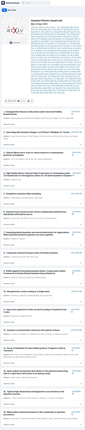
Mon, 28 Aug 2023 (47, 34)
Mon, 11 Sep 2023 (54, 29)
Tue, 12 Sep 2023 (41, 29)
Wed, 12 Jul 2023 (73, 53)
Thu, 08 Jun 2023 (53, 67)
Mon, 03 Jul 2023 (63, 58)
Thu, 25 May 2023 (37, 74)
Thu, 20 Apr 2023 (69, 88)
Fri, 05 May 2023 (74, 81)
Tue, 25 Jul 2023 (62, 48)
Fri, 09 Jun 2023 (41, 67)
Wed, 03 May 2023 (51, 83)
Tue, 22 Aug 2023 (51, 37)
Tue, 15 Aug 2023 (68, 39)
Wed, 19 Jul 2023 (60, 51)
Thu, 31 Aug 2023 (56, 32)
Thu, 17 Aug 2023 (41, 39)
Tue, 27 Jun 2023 (63, 60)
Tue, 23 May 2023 (65, 74)
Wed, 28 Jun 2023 (50, 60)
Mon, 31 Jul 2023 (64, 46)
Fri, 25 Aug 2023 (60, 34)
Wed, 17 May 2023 (67, 76)
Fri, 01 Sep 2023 (44, 32)
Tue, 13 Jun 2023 (65, 65)
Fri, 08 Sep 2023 (67, 29)
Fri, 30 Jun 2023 (75, 58)
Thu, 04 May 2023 (37, 83)
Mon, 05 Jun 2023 (44, 69)
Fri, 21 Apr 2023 (57, 88)
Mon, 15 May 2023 (45, 79)
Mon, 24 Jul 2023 (75, 48)
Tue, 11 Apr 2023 (59, 93)
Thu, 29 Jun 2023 (37, 60)
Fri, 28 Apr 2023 (40, 86)
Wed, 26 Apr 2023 (66, 86)
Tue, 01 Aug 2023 (51, 46)
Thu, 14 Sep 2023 (63, 27)
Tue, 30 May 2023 (47, 72)
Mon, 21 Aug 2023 (64, 37)
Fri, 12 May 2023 (58, 79)
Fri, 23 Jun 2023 (40, 62)
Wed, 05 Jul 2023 (37, 58)
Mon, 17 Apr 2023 (59, 90)
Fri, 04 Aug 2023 (60, 44)
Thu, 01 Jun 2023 (70, 69)
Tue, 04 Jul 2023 (50, 58)
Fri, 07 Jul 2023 (60, 55)
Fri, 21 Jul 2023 (36, 51)
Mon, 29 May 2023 (61, 72)
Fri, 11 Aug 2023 (43, 41)
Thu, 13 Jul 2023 (60, 53)
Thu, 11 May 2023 (71, 79)
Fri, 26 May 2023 (74, 72)
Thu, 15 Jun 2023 (53, 65)
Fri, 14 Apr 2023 (71, 90)
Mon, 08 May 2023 (61, 81)
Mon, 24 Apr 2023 (44, 88)
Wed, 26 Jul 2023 (49, 48)
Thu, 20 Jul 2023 (48, 51)
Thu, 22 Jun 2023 (53, 62)
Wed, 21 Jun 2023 (66, 62)
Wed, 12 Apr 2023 (46, 93)
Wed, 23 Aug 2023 (37, 37)
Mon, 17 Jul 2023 (37, 53)
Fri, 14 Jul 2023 (49, 53)
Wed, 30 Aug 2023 (70, 32)
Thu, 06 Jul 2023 (73, 55)
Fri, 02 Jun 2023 (57, 69)
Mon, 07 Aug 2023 (47, 44)
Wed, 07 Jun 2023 (66, 67)
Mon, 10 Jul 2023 (48, 55)
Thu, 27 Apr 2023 (53, 86)
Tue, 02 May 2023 (65, 83)
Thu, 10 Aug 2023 (56, 41)
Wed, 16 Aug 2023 (54, 39)
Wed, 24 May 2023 (51, 74)
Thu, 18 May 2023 (54, 76)
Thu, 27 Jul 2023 (36, 48)
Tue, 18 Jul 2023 (72, 51)
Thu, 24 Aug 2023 (73, 34)
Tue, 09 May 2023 (47, 81)
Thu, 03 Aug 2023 (73, 44)
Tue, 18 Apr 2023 (46, 90)
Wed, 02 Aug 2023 (37, 46)
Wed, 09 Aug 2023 (69, 41)
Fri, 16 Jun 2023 (40, 65)
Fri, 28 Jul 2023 (75, 46)
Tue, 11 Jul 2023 (36, 55)
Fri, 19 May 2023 (41, 76)
